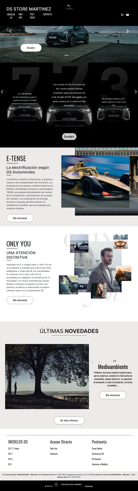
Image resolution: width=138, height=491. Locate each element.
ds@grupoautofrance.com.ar (78, 475)
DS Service (96, 459)
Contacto (47, 14)
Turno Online (97, 448)
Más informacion (20, 218)
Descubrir (31, 47)
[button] (10, 31)
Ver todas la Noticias (69, 420)
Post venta (32, 16)
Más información (20, 300)
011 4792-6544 (60, 475)
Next (136, 92)
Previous (2, 92)
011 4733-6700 (74, 477)
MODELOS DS (11, 16)
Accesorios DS (98, 453)
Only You (21, 16)
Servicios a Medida (100, 464)
